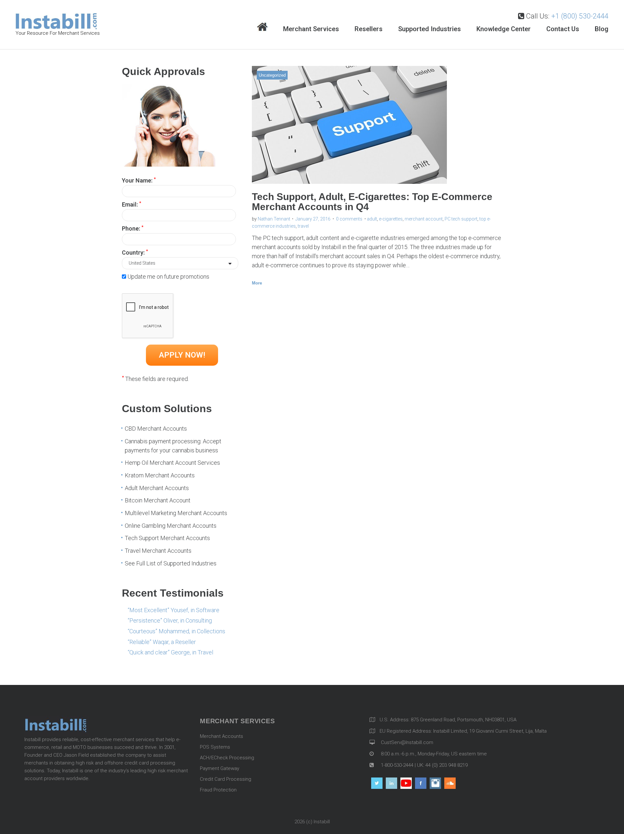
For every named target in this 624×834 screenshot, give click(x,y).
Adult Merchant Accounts (157, 488)
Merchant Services (311, 29)
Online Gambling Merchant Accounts (170, 525)
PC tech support (461, 218)
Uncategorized (272, 75)
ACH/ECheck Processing (227, 758)
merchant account (424, 218)
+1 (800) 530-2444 (579, 16)
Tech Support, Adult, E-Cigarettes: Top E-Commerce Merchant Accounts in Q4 (372, 201)
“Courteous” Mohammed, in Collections (176, 631)
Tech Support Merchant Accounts (167, 538)
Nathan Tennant (274, 218)
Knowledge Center (503, 29)
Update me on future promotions (168, 276)
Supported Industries (429, 29)
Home (262, 27)
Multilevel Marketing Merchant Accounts (176, 513)
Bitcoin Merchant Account (157, 500)
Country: (135, 252)
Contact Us (562, 29)
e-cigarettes (391, 218)
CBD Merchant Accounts (156, 428)
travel (303, 226)
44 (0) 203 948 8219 (446, 765)
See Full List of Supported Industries (170, 563)
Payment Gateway (219, 768)
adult (372, 218)
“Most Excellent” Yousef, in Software (173, 610)
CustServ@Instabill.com (407, 742)
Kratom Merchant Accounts (160, 475)
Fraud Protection (218, 790)
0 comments (349, 218)
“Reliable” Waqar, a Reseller (162, 641)
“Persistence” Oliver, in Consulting (170, 620)
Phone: (132, 228)
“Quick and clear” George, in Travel (170, 652)
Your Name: (139, 180)
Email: (131, 204)
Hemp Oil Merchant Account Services (172, 462)
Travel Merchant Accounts (158, 550)
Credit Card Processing (225, 779)
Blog (601, 29)
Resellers (369, 29)
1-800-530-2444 (396, 765)
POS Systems (215, 747)
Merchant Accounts (221, 736)
